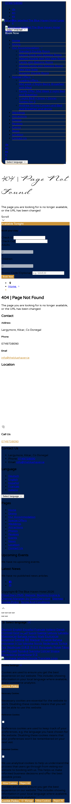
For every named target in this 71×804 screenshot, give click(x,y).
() (16, 273)
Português (46, 647)
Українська (14, 647)
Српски (45, 651)
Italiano (13, 490)
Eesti (16, 633)
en (13, 13)
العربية (24, 633)
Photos (13, 531)
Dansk (60, 629)
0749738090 (13, 3)
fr (6, 155)
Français (13, 486)
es (13, 16)
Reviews (13, 534)
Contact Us (15, 548)
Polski (57, 647)
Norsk (38, 643)
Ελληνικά (7, 633)
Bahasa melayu (27, 636)
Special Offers (17, 520)
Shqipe (55, 651)
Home (12, 510)
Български (51, 636)
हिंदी (27, 640)
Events (12, 538)
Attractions (15, 527)
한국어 (34, 647)
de (13, 9)
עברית (18, 643)
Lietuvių (52, 633)
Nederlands (50, 643)
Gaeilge (42, 633)
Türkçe (63, 643)
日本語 (25, 647)
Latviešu (63, 633)
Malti (41, 636)
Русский (12, 651)
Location (13, 544)
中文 (35, 654)
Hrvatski (46, 640)
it (13, 23)
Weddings (14, 524)
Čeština (19, 640)
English (13, 479)
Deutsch (13, 476)
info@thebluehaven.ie (15, 358)
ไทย (3, 647)
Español (13, 483)
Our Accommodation (21, 517)
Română (23, 651)
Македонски (9, 636)
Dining (12, 513)
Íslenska (28, 643)
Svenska (34, 651)
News (12, 541)
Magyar (35, 640)
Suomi (32, 633)
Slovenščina (9, 654)
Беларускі (7, 640)
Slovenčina (25, 654)
